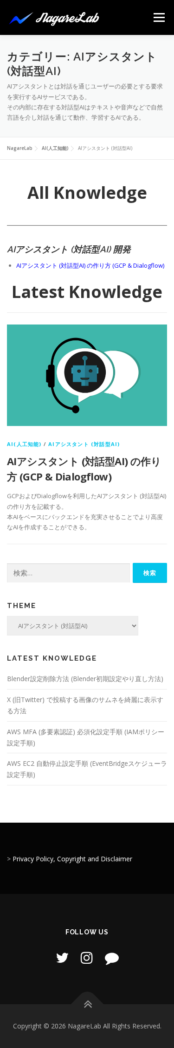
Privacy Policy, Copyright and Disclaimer (72, 858)
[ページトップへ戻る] (87, 1004)
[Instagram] (87, 957)
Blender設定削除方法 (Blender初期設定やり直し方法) (85, 678)
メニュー (159, 17)
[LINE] (112, 957)
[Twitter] (62, 957)
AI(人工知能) (24, 443)
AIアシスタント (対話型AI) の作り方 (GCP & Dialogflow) (90, 265)
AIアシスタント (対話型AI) (84, 443)
